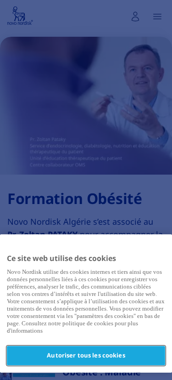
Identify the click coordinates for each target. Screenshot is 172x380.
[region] (86, 303)
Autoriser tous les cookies (86, 355)
